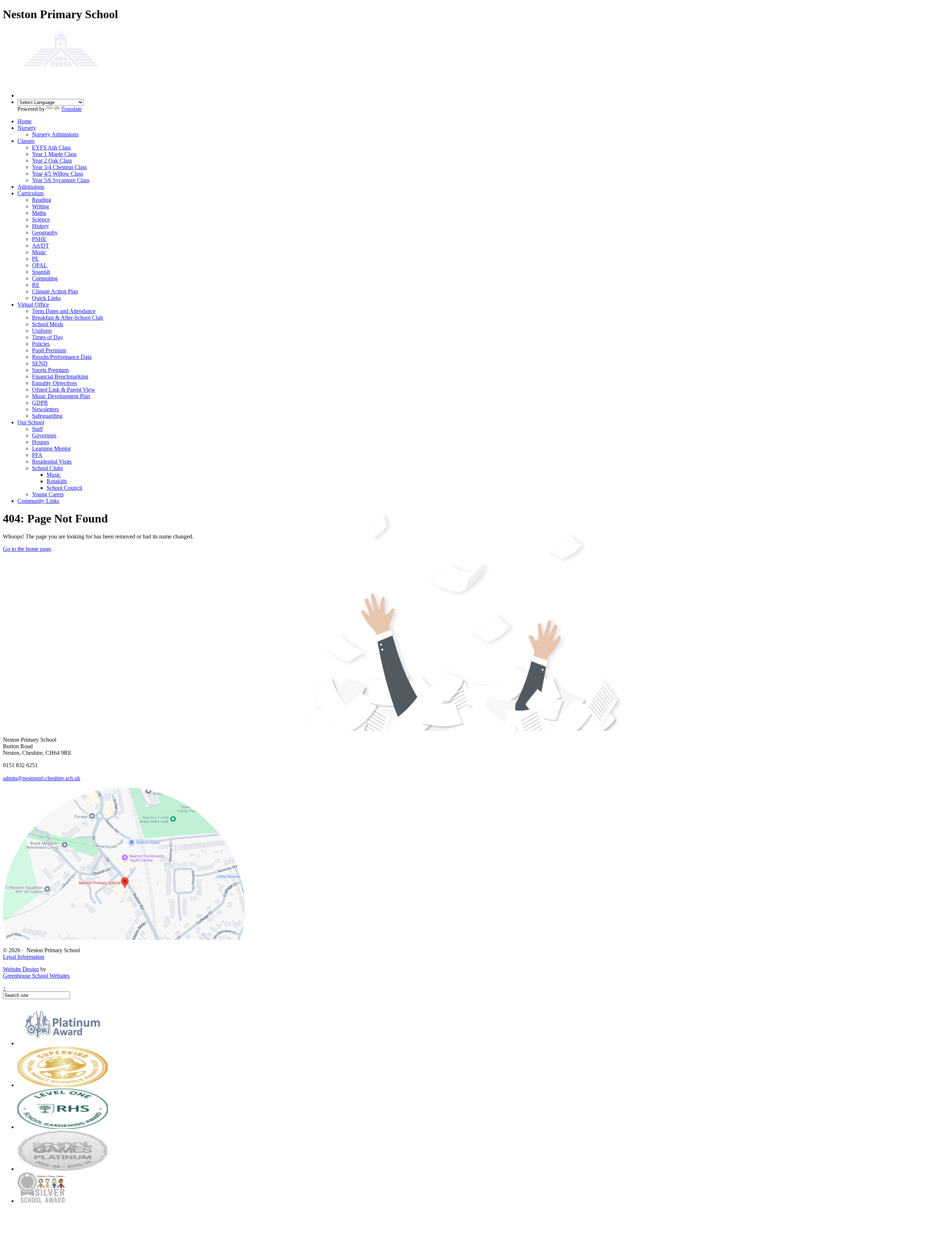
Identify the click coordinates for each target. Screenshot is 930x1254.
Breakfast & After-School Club (67, 317)
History (40, 226)
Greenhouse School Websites (36, 976)
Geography (45, 232)
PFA (37, 455)
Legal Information (23, 957)
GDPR (40, 403)
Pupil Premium (49, 350)
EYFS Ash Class (51, 147)
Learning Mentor (51, 448)
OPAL (39, 265)
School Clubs (47, 468)
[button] (124, 938)
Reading (41, 200)
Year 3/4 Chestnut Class (59, 167)
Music (39, 252)
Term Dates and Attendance (64, 311)
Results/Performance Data (62, 357)
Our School (30, 422)
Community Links (38, 501)
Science (41, 219)
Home (24, 121)
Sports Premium (50, 370)
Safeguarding (47, 416)
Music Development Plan (61, 396)
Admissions (30, 187)
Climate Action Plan (55, 291)
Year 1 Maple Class (54, 154)
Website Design (21, 969)
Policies (41, 344)
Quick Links (46, 298)
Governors (44, 435)
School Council (64, 488)
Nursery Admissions (55, 134)
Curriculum (30, 193)
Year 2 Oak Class (52, 160)
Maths (39, 213)
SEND (40, 363)
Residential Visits (52, 461)
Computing (45, 278)
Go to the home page (27, 549)
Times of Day (47, 337)
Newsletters (45, 409)
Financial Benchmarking (60, 376)
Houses (40, 442)
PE (35, 259)
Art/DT (40, 246)
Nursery (26, 128)
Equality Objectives (54, 383)
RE (36, 285)
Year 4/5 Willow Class (57, 174)
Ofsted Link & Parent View (63, 389)
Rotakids (56, 481)
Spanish (41, 272)
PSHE (39, 239)
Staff (37, 429)
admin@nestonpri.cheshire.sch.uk (41, 778)
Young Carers (48, 494)
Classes (26, 141)
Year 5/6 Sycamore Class (60, 180)
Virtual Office (33, 304)
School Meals (47, 324)
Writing (40, 206)
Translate (71, 109)
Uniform (42, 331)
